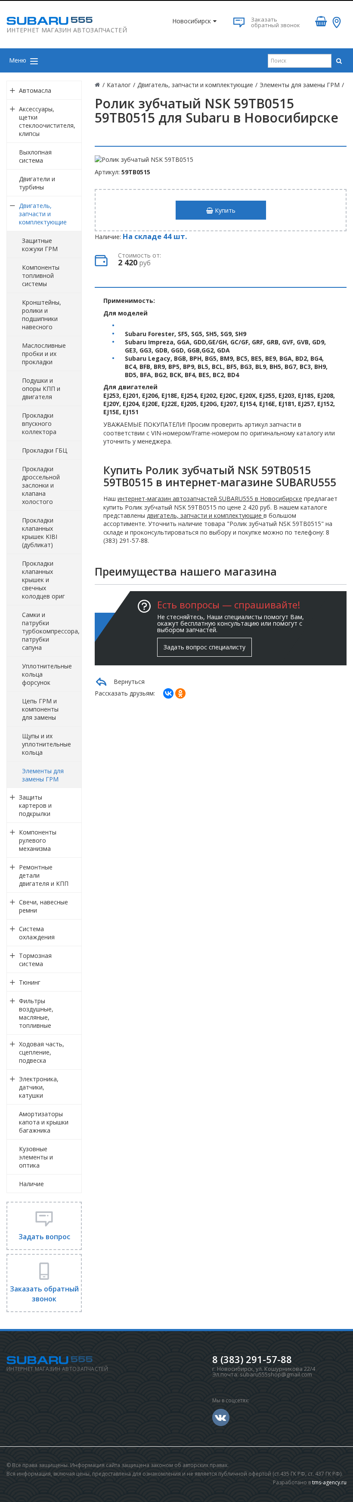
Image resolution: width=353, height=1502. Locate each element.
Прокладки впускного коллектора (39, 423)
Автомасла (35, 90)
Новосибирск (191, 21)
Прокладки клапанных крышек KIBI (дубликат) (39, 532)
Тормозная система (35, 959)
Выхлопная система (35, 156)
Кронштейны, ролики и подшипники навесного (41, 314)
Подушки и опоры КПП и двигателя (41, 388)
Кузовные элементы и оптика (36, 1157)
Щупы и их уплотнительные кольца (46, 744)
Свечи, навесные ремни (43, 906)
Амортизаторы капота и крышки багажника (43, 1122)
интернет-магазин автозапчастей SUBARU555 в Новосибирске (210, 498)
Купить (224, 210)
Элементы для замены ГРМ (43, 775)
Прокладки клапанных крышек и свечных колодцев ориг (43, 579)
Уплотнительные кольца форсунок (47, 674)
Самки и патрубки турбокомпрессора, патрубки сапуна (51, 631)
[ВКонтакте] (168, 693)
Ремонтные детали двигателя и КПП (43, 875)
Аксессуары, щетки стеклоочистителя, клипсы (47, 121)
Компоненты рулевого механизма (37, 840)
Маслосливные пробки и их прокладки (44, 353)
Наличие (31, 1184)
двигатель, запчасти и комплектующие (205, 515)
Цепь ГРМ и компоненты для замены (40, 709)
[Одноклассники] (180, 693)
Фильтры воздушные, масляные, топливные (36, 1013)
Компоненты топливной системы (40, 275)
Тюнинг (29, 982)
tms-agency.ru (329, 1482)
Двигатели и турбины (37, 183)
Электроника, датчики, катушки (39, 1087)
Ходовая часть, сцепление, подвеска (41, 1052)
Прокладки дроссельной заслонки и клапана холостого (41, 485)
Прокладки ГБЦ (44, 450)
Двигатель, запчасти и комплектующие (43, 214)
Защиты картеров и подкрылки (35, 805)
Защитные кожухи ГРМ (40, 244)
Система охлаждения (37, 933)
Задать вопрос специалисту (204, 647)
